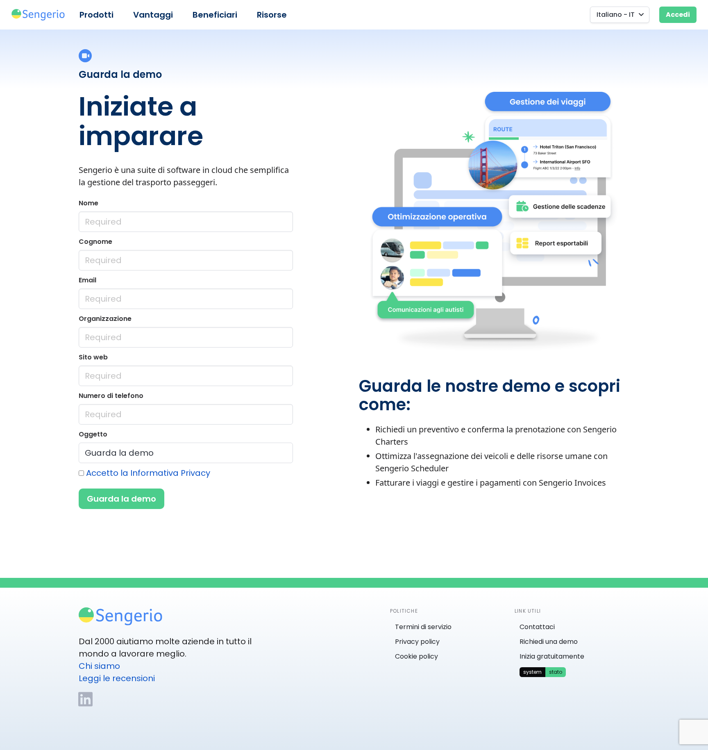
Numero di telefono (111, 395)
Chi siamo (99, 666)
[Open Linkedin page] (85, 699)
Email (87, 280)
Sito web (93, 357)
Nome (88, 203)
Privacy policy (417, 641)
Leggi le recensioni (117, 678)
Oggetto (93, 434)
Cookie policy (416, 656)
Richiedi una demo (549, 641)
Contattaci (537, 627)
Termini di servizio (423, 627)
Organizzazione (105, 318)
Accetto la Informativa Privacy (148, 473)
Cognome (95, 241)
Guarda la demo (121, 499)
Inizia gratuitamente (552, 656)
